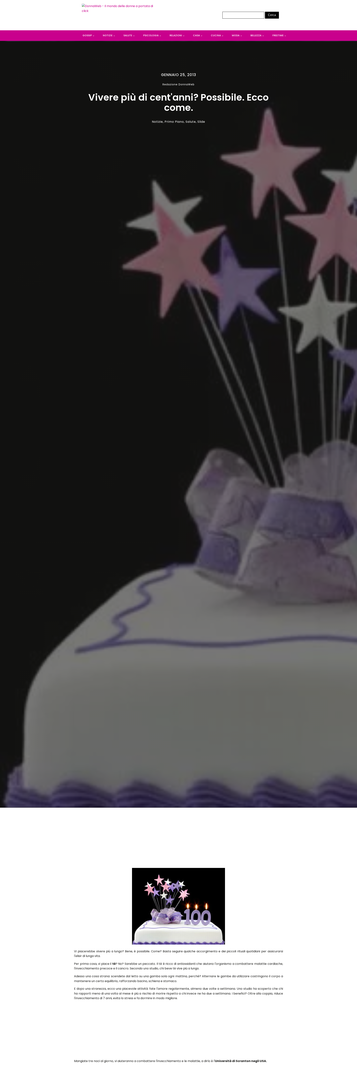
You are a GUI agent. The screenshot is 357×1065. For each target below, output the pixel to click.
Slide (201, 122)
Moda (235, 35)
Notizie (107, 35)
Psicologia (151, 35)
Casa (196, 35)
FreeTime (278, 35)
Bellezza (255, 35)
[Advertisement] (178, 839)
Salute (127, 35)
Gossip (87, 35)
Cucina (216, 35)
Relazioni (176, 35)
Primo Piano (174, 122)
